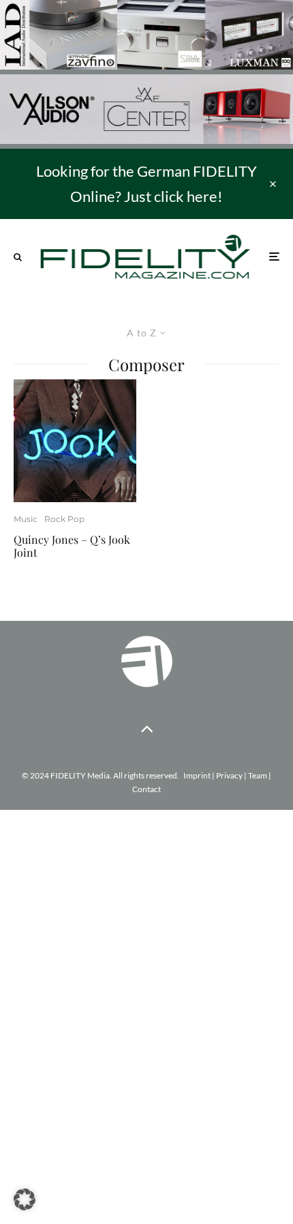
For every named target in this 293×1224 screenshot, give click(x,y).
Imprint (197, 775)
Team (257, 775)
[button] (24, 1199)
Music (25, 519)
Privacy (229, 775)
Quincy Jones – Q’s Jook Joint (72, 546)
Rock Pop (64, 519)
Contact (146, 789)
